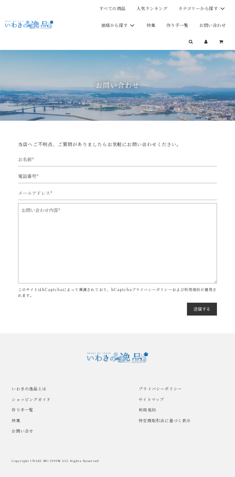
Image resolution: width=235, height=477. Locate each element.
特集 (151, 25)
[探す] (191, 41)
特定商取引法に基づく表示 (165, 420)
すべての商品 (112, 8)
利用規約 (192, 289)
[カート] (222, 41)
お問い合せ (22, 431)
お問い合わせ (212, 25)
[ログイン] (206, 41)
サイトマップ (151, 399)
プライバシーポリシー (152, 289)
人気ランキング (152, 8)
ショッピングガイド (31, 399)
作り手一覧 (177, 25)
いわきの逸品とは (29, 389)
